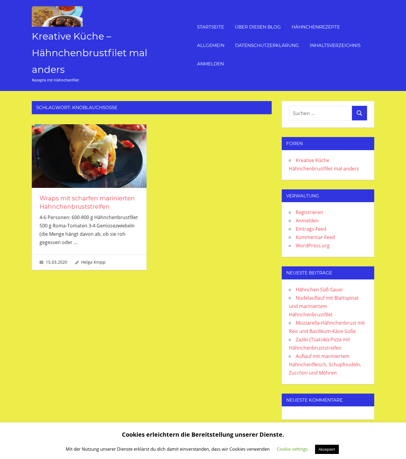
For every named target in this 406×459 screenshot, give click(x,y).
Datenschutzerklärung (267, 45)
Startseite (210, 27)
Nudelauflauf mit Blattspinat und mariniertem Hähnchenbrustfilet (324, 306)
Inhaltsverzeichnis (335, 45)
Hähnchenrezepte (316, 27)
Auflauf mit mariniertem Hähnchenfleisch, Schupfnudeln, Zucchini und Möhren (325, 364)
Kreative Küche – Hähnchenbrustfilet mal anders (89, 52)
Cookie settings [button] (292, 449)
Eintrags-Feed (311, 229)
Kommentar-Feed (315, 237)
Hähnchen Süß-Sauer (319, 289)
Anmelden (210, 64)
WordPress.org (313, 245)
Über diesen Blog (258, 27)
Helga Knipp (93, 262)
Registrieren (309, 212)
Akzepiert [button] (327, 449)
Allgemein (210, 45)
